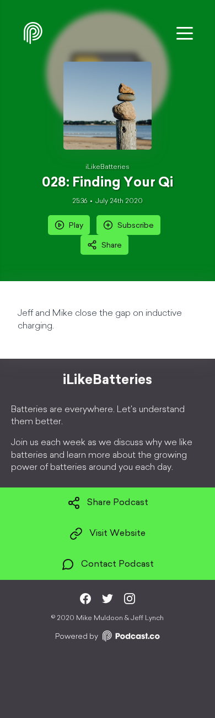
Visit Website (117, 533)
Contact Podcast (117, 564)
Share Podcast (117, 502)
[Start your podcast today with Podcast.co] (130, 638)
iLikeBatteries (107, 167)
